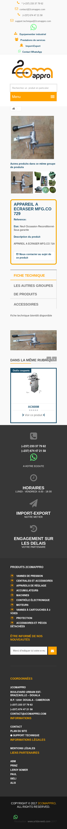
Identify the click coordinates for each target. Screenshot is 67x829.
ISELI (13, 778)
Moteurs (22, 605)
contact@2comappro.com (32, 9)
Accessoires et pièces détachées (28, 624)
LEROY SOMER (19, 769)
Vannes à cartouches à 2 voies (30, 611)
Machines (22, 595)
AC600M (33, 406)
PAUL (13, 774)
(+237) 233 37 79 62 (33, 446)
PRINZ (14, 765)
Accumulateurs (27, 590)
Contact (16, 726)
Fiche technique (29, 275)
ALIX (13, 782)
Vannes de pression (29, 576)
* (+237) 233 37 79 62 (32, 3)
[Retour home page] (13, 109)
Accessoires (26, 304)
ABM (13, 761)
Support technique (25, 735)
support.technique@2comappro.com (33, 21)
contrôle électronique (33, 600)
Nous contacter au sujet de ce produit (33, 255)
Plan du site (18, 731)
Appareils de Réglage (31, 585)
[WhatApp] (33, 28)
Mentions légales (22, 748)
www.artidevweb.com (39, 821)
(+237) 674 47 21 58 (32, 15)
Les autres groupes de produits (33, 290)
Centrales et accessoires (34, 580)
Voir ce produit (33, 415)
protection (24, 618)
